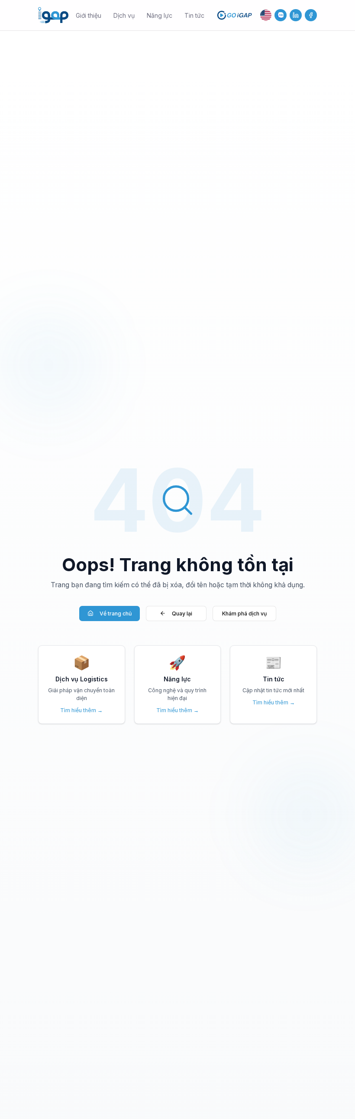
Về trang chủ (116, 613)
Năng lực (159, 15)
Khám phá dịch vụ (244, 613)
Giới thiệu (88, 15)
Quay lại (182, 613)
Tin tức (194, 15)
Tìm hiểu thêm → (81, 710)
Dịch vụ (124, 15)
